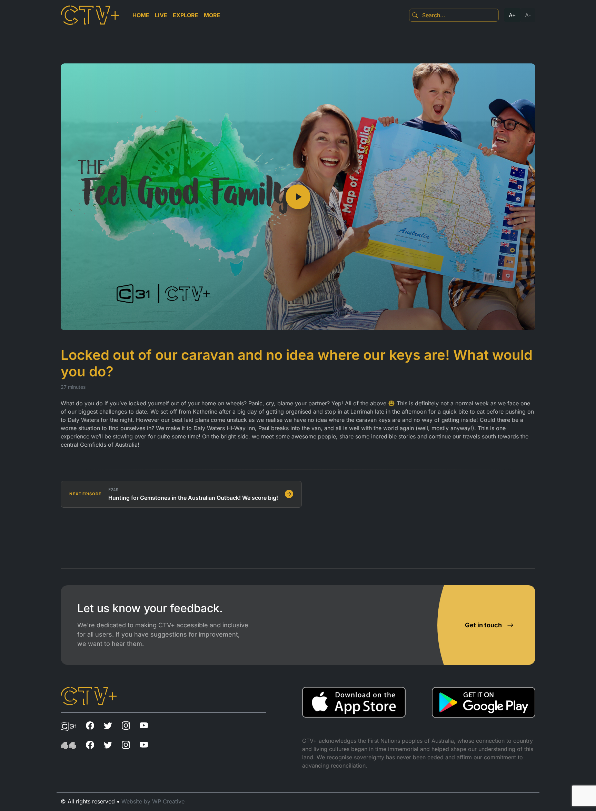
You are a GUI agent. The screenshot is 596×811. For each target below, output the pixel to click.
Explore (185, 15)
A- (528, 15)
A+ (512, 15)
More (212, 15)
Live (161, 15)
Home (140, 15)
